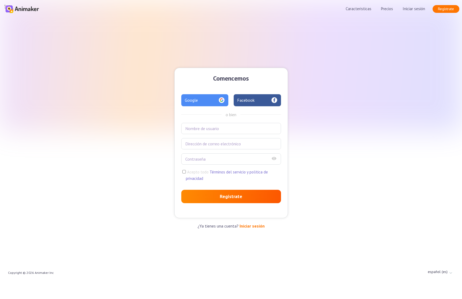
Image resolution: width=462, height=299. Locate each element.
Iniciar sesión (414, 8)
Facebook (246, 100)
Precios (387, 8)
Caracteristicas (358, 8)
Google (191, 100)
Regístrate (446, 8)
